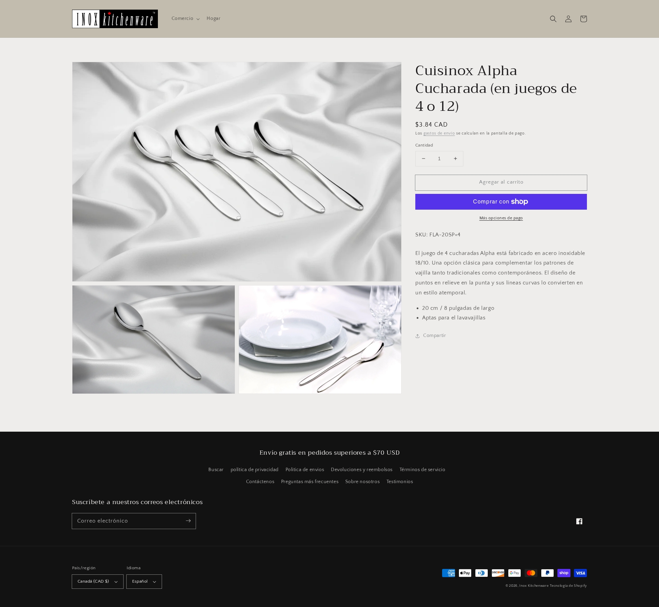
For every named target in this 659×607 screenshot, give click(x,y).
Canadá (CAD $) (93, 581)
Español (140, 581)
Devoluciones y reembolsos (362, 469)
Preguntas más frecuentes (309, 482)
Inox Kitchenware (533, 586)
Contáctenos (260, 482)
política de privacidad (255, 469)
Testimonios (399, 482)
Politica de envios (305, 469)
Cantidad (424, 145)
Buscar (216, 469)
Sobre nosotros (362, 482)
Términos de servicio (423, 469)
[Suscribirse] (188, 520)
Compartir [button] (434, 335)
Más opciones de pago (501, 218)
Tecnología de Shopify (568, 586)
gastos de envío (439, 133)
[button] (185, 18)
